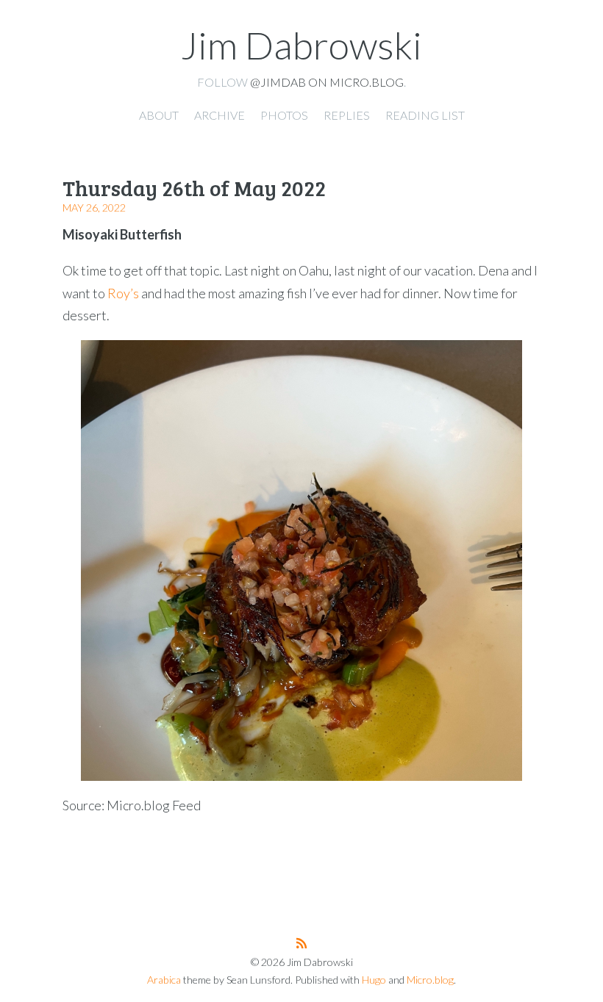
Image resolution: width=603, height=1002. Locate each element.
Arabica (164, 979)
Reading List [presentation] (425, 115)
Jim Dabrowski (301, 45)
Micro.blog (430, 979)
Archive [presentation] (219, 115)
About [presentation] (159, 115)
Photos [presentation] (284, 115)
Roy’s (123, 293)
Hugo (374, 979)
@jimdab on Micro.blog (327, 82)
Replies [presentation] (347, 115)
